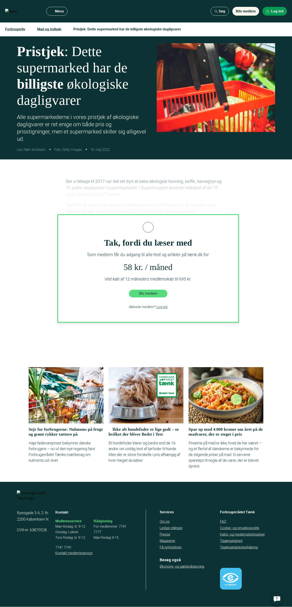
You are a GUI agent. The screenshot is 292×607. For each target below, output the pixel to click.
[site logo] (22, 11)
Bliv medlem (246, 11)
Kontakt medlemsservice (74, 553)
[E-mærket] (231, 579)
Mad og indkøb (49, 29)
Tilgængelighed (231, 541)
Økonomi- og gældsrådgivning (182, 566)
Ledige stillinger (171, 528)
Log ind (161, 307)
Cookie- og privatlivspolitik (239, 528)
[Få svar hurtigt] (276, 599)
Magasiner (167, 541)
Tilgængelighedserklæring (239, 547)
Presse (165, 534)
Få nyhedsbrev (171, 547)
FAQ (223, 521)
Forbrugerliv (15, 29)
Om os (165, 521)
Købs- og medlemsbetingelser (242, 534)
